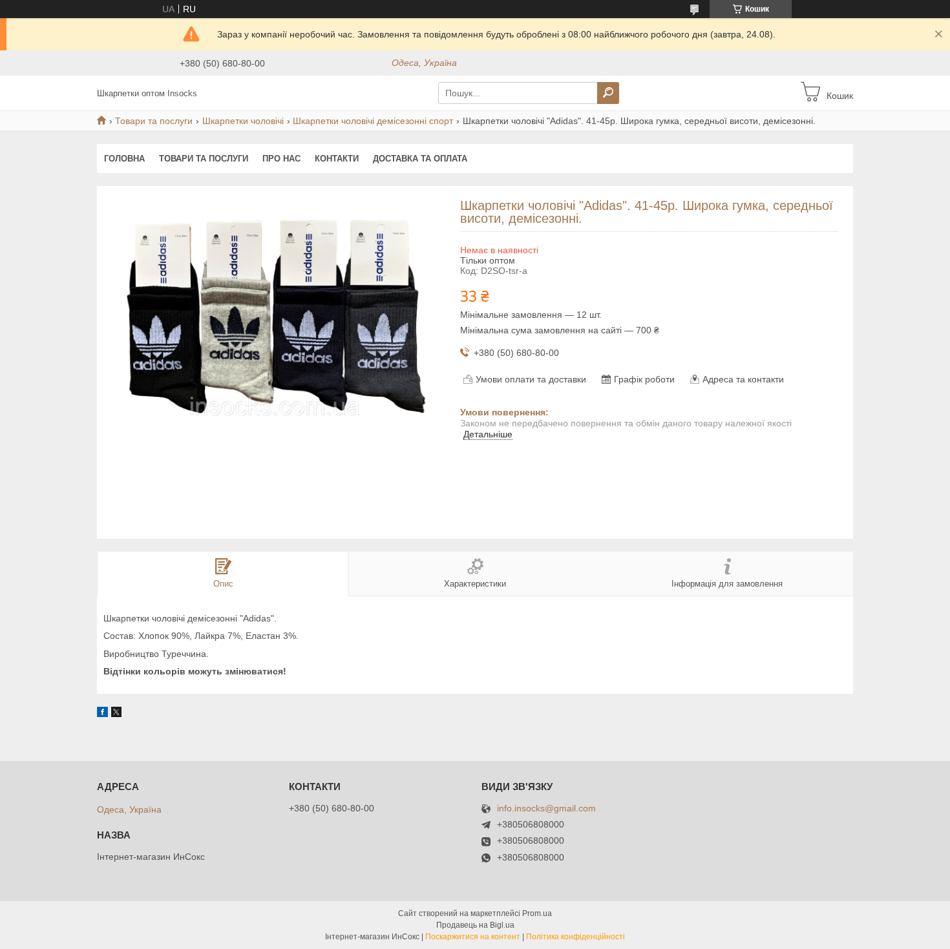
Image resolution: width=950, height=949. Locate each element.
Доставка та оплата (420, 158)
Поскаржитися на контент (472, 936)
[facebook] (102, 714)
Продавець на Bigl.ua (475, 925)
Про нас (281, 158)
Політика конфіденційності (575, 936)
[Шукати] (608, 93)
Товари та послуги (154, 121)
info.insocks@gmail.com (546, 808)
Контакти (337, 158)
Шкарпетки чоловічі (243, 121)
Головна (124, 158)
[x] (116, 714)
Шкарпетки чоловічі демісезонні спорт (373, 121)
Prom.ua (537, 913)
